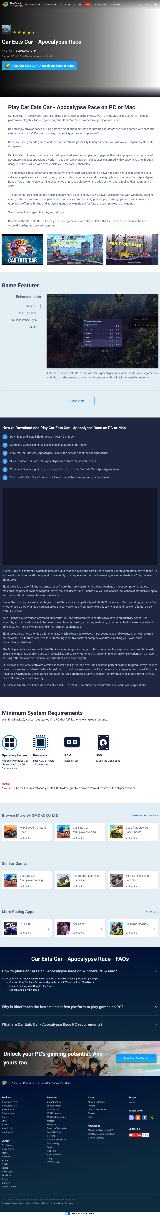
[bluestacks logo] (12, 5)
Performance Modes (56, 1139)
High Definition (54, 1154)
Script (49, 1147)
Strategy (6, 1183)
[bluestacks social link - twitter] (151, 1117)
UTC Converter (54, 1162)
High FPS (51, 1151)
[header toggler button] (156, 4)
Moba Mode (52, 1109)
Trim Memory (53, 1143)
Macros (50, 1120)
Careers (91, 1113)
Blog (63, 4)
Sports (5, 1179)
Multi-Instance (53, 1113)
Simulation (7, 1175)
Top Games (7, 1145)
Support (116, 4)
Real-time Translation (57, 1128)
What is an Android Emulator (101, 1134)
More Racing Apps (18, 911)
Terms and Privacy (9, 1203)
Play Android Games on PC (100, 1130)
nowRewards (8, 1132)
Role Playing (7, 1171)
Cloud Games (8, 1149)
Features (30, 4)
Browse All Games (145, 815)
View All (152, 911)
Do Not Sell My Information (62, 1203)
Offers (5, 1120)
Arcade (5, 1160)
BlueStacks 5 (8, 1109)
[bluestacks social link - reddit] (137, 1117)
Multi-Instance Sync (56, 1117)
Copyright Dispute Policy (28, 1203)
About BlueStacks (96, 1102)
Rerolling (51, 1136)
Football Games (9, 1186)
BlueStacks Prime (10, 1102)
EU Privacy (45, 1203)
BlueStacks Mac (9, 1105)
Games (48, 4)
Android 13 (7, 1128)
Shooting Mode (54, 1105)
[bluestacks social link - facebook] (144, 1117)
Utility (49, 1158)
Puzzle (5, 1164)
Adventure (6, 1156)
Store (81, 4)
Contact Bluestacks (97, 1109)
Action (5, 1152)
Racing (7, 50)
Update (132, 1102)
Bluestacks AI (8, 1113)
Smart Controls (54, 1132)
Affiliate (101, 4)
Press (90, 1117)
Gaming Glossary (96, 1137)
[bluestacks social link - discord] (131, 1117)
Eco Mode (51, 1124)
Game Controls (54, 1102)
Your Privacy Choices (83, 1213)
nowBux (5, 1124)
